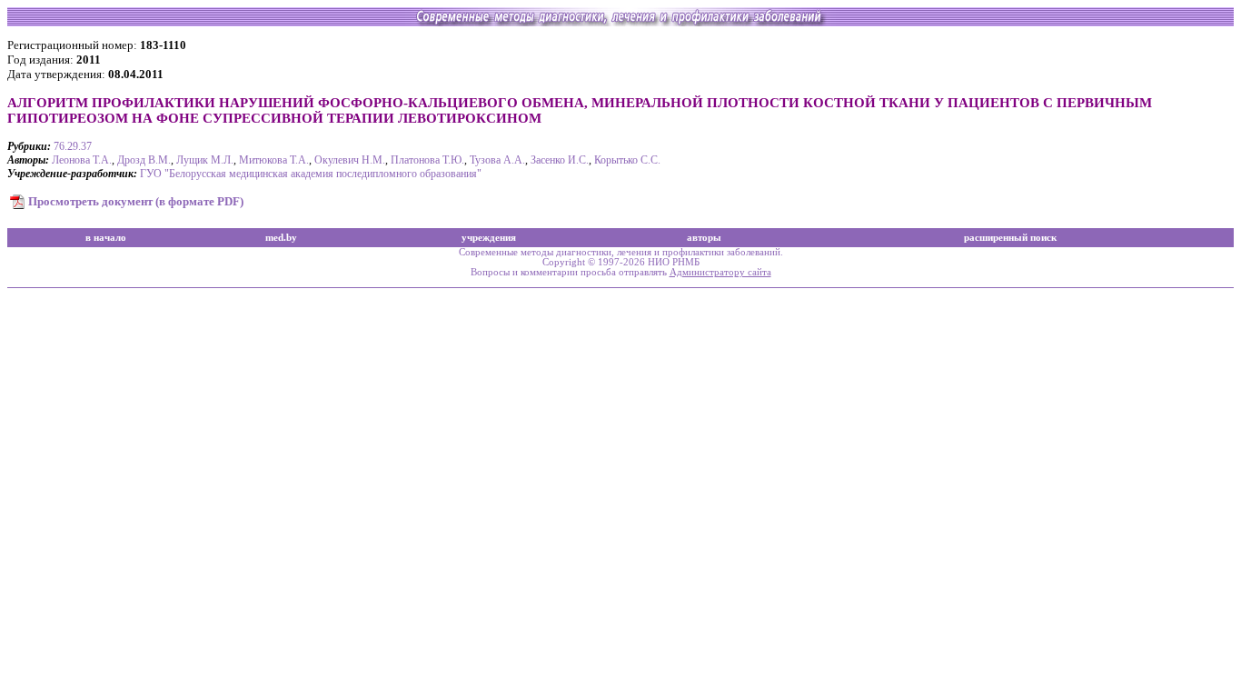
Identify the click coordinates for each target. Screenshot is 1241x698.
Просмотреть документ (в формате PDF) (135, 201)
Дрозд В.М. (144, 160)
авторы (704, 238)
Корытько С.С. (627, 160)
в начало (105, 238)
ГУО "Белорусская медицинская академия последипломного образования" (311, 173)
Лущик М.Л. (204, 160)
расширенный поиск (1010, 238)
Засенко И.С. (560, 160)
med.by (281, 238)
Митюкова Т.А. (274, 160)
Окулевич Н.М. (349, 160)
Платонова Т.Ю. (427, 160)
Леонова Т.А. (82, 160)
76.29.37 (73, 146)
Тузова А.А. (497, 160)
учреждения (489, 238)
